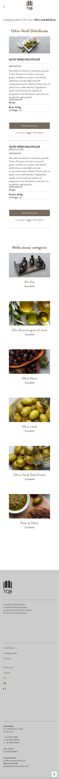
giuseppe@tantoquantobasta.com (16, 766)
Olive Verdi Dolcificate (29, 474)
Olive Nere (29, 378)
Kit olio (30, 281)
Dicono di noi (8, 667)
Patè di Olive (29, 523)
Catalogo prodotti (12, 20)
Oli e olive (28, 20)
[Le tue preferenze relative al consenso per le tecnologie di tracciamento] (54, 774)
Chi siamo (7, 658)
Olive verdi (29, 426)
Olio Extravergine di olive (29, 330)
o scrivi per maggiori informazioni (29, 132)
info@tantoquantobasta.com (14, 760)
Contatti (6, 672)
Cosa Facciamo (9, 647)
